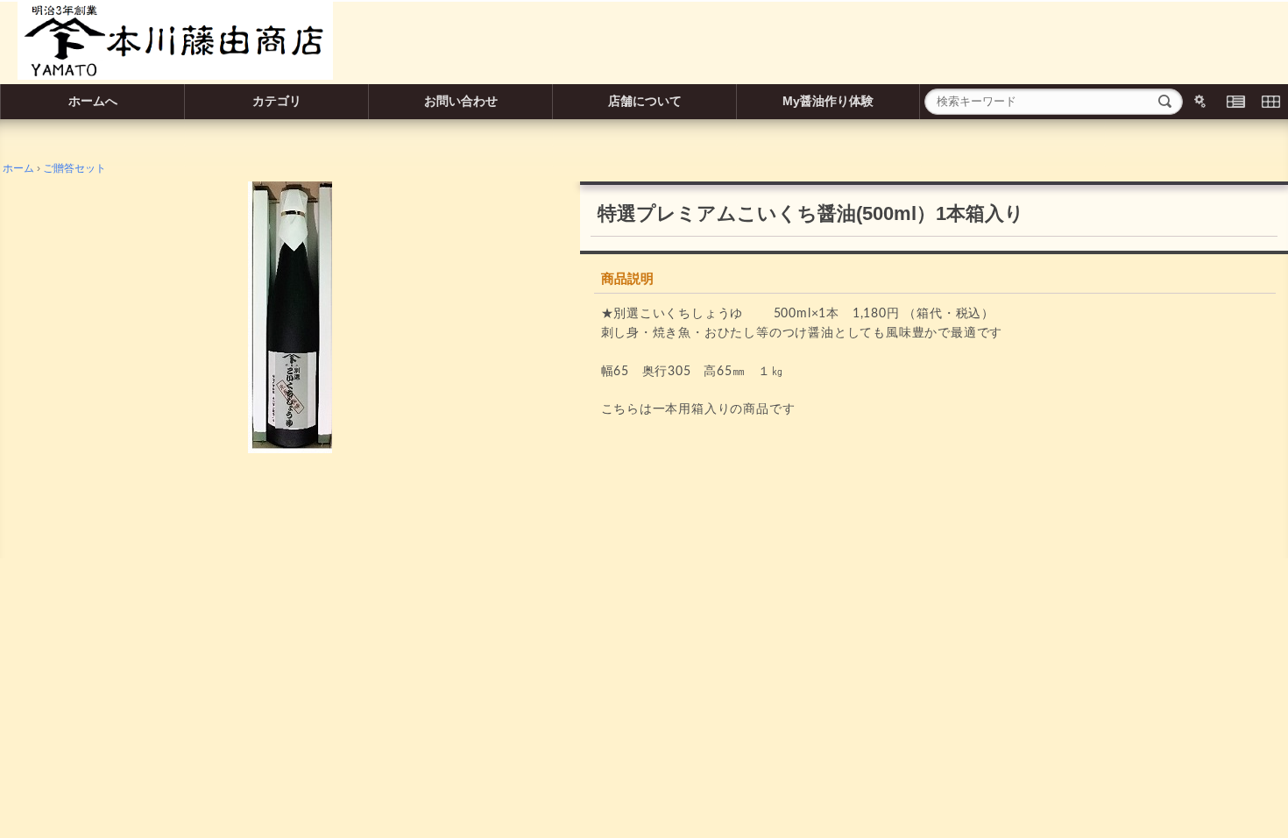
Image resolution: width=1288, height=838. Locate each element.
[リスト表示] (1235, 101)
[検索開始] (1165, 101)
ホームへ (92, 101)
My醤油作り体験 (828, 101)
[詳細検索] (1200, 101)
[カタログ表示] (1270, 101)
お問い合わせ (461, 101)
